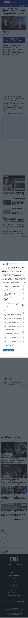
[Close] (25, 263)
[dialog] (14, 309)
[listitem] (14, 286)
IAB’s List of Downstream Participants (15, 282)
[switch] (23, 289)
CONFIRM (8, 350)
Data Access (14, 354)
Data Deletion (6, 354)
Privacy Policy (21, 354)
